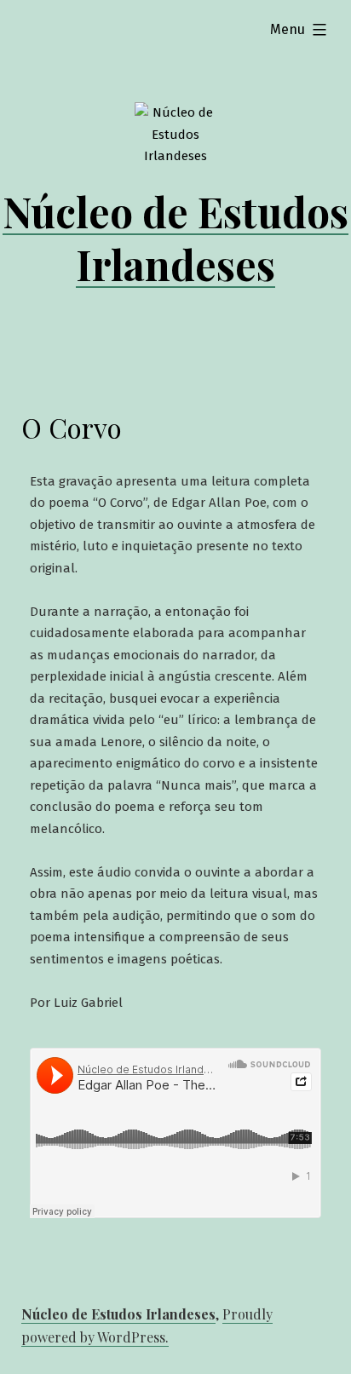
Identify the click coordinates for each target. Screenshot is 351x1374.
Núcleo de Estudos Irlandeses (175, 237)
